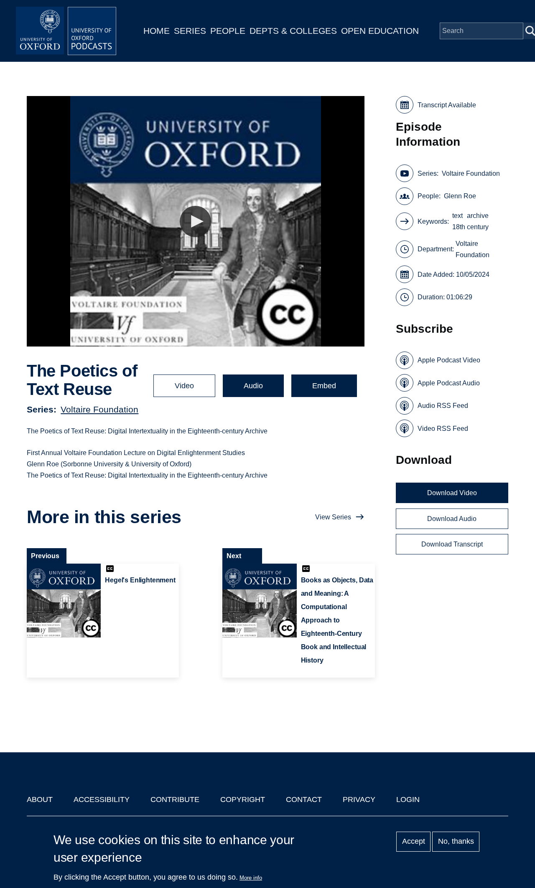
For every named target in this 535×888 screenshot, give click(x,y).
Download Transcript (452, 544)
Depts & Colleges (293, 30)
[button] (195, 221)
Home (156, 30)
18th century (470, 226)
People (227, 30)
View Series (333, 517)
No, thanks (456, 841)
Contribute (174, 799)
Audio (253, 386)
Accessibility (102, 799)
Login (408, 799)
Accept (413, 841)
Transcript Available (447, 105)
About (40, 799)
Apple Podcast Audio (449, 383)
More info (250, 878)
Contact (304, 799)
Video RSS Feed (443, 428)
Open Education (380, 30)
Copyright (242, 799)
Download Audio (451, 518)
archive (478, 215)
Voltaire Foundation (99, 409)
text (457, 215)
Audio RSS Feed (443, 405)
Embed (324, 386)
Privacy (359, 799)
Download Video (452, 492)
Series (190, 30)
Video (184, 386)
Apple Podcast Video (449, 360)
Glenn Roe (460, 196)
